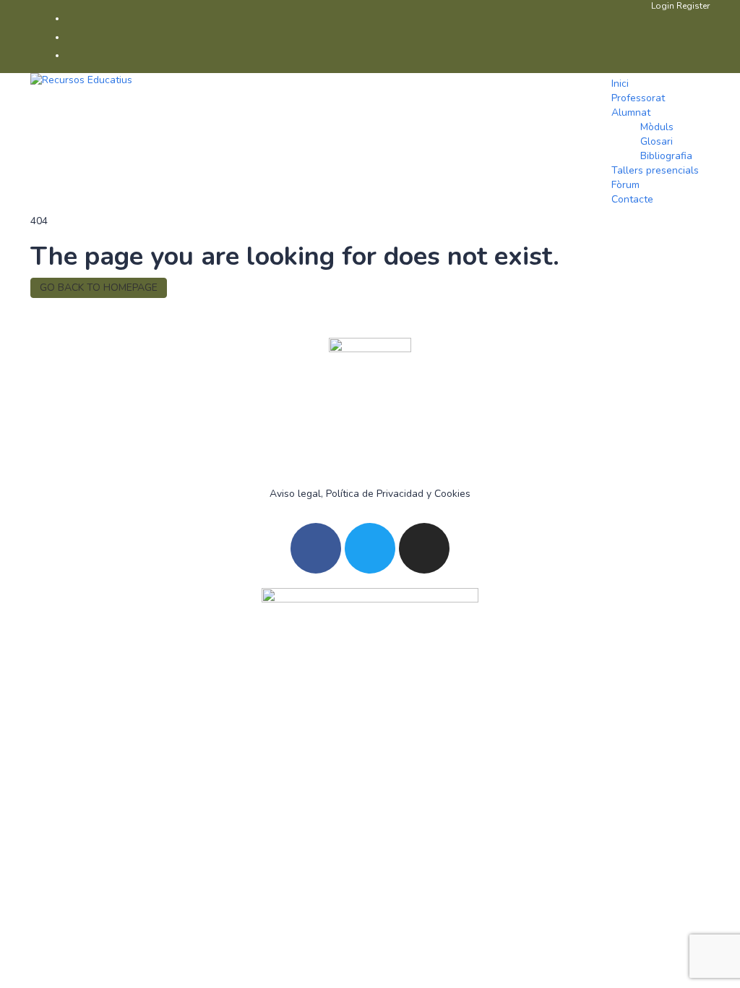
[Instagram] (424, 548)
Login (663, 6)
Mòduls (657, 127)
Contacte (632, 199)
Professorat (638, 98)
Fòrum (625, 185)
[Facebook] (316, 548)
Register (693, 6)
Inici (620, 83)
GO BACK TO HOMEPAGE (99, 287)
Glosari (656, 141)
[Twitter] (370, 548)
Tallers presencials (655, 170)
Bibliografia (666, 156)
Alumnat (630, 112)
